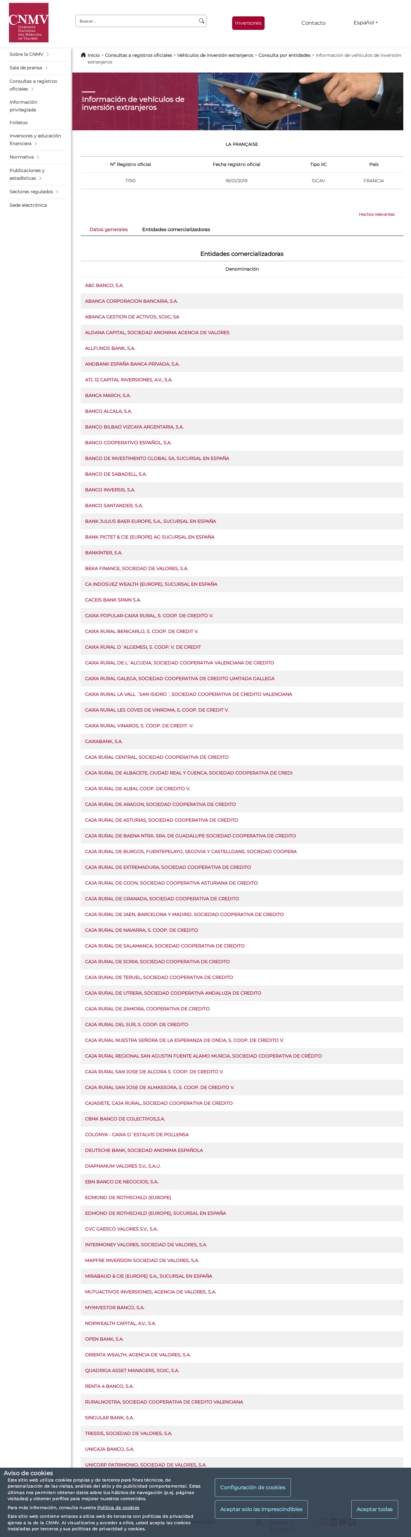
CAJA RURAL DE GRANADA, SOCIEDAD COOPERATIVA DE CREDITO (162, 899)
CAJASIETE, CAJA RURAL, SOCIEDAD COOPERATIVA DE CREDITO (159, 1103)
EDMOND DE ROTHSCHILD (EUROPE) (128, 1197)
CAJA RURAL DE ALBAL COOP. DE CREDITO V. (137, 788)
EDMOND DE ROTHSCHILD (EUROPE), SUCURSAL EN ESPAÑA (155, 1213)
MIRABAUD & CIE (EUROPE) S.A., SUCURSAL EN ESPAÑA (148, 1276)
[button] (37, 54)
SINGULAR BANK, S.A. (109, 1417)
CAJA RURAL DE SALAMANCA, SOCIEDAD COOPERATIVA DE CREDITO (165, 946)
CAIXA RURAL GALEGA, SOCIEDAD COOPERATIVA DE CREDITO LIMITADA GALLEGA (180, 678)
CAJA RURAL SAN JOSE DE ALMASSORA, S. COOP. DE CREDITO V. (159, 1087)
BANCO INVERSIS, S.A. (110, 490)
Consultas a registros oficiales (138, 55)
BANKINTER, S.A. (103, 553)
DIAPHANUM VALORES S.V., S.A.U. (123, 1166)
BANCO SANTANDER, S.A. (114, 505)
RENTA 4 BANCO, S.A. (109, 1386)
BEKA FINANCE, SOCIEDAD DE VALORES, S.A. (136, 568)
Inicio (94, 55)
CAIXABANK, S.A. (104, 741)
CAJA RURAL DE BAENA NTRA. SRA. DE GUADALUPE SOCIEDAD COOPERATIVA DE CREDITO (190, 836)
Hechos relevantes (377, 214)
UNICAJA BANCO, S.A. (109, 1449)
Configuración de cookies (252, 1488)
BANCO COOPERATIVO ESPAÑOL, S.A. (128, 442)
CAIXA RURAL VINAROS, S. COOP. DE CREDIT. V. (139, 726)
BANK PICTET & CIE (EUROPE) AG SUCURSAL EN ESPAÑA (149, 537)
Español (364, 23)
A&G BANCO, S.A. (104, 285)
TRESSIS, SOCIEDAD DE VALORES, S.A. (128, 1433)
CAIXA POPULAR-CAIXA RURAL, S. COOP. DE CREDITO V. (149, 615)
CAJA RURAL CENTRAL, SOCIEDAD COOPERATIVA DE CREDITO (157, 757)
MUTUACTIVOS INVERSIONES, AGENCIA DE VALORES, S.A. (150, 1292)
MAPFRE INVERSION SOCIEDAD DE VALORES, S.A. (142, 1260)
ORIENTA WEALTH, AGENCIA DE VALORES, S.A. (138, 1355)
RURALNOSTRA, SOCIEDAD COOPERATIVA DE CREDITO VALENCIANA (164, 1402)
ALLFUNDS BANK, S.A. (110, 348)
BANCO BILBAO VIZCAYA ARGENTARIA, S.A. (134, 427)
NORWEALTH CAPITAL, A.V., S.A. (120, 1323)
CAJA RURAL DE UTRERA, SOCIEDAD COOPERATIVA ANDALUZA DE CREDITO (173, 993)
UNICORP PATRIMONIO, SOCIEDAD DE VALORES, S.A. (145, 1465)
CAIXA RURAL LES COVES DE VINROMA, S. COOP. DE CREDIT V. (157, 710)
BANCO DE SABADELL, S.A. (116, 474)
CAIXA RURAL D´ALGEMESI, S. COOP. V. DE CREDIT (143, 647)
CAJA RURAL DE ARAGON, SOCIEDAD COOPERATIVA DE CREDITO (160, 804)
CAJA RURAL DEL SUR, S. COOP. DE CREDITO (136, 1024)
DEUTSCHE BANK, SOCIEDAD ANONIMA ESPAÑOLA (144, 1150)
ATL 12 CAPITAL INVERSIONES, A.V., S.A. (128, 380)
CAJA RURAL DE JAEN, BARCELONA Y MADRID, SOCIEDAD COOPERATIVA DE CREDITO (184, 914)
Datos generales (109, 229)
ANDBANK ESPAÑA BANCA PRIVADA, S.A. (132, 364)
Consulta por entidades (284, 55)
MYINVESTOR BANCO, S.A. (114, 1307)
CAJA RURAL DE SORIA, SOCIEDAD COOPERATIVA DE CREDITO (157, 961)
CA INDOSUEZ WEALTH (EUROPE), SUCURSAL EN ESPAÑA (151, 584)
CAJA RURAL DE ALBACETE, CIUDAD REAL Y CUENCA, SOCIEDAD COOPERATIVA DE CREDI (189, 773)
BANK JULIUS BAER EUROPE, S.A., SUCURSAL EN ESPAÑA (150, 521)
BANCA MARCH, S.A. (108, 395)
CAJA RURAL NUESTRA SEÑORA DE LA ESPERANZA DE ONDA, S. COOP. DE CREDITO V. (184, 1040)
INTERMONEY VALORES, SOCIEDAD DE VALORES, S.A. (146, 1245)
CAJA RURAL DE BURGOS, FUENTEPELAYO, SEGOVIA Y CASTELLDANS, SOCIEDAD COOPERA (191, 851)
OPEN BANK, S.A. (104, 1339)
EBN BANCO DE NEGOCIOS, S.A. (121, 1182)
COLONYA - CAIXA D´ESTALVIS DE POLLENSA (137, 1134)
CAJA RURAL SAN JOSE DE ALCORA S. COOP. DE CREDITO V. (154, 1072)
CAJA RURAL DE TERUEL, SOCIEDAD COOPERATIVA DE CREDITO (159, 977)
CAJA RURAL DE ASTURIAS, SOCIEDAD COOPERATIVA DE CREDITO (161, 820)
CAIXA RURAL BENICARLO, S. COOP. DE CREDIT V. (141, 631)
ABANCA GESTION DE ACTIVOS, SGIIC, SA (132, 317)
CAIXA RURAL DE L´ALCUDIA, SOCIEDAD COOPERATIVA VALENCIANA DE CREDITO (179, 663)
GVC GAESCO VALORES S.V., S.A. (121, 1229)
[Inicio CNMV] (29, 23)
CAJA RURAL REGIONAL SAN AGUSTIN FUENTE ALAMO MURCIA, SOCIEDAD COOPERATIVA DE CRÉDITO (203, 1056)
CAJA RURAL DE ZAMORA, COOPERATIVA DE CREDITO (147, 1009)
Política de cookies (118, 1507)
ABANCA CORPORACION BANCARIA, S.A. (131, 301)
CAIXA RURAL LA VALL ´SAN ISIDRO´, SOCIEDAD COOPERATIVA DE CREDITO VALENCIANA (188, 694)
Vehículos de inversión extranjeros (215, 55)
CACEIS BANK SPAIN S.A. (113, 600)
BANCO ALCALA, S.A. (108, 411)
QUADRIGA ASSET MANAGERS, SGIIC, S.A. (132, 1370)
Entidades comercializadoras (176, 229)
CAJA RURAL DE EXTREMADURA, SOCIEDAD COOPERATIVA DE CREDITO (168, 867)
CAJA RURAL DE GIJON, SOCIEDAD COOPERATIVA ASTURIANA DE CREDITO (171, 883)
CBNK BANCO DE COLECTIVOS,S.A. (125, 1119)
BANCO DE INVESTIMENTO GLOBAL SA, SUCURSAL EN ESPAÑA (157, 458)
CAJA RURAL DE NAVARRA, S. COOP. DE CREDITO (141, 930)
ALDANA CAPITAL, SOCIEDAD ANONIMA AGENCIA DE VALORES (157, 332)
